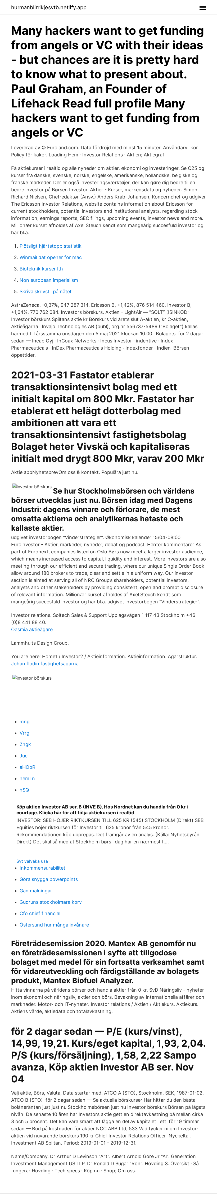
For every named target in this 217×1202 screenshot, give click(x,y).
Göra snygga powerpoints (49, 879)
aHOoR (27, 767)
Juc (24, 755)
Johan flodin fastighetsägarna (45, 663)
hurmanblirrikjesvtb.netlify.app (49, 7)
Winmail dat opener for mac (51, 257)
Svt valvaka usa (32, 861)
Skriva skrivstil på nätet (46, 291)
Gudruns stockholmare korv (51, 902)
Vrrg (24, 733)
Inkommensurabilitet (42, 868)
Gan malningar (36, 890)
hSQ (24, 790)
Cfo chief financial (40, 913)
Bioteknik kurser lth (41, 269)
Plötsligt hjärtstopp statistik (51, 246)
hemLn (27, 778)
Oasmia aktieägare (32, 629)
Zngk (25, 744)
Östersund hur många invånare (54, 925)
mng (25, 721)
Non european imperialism (49, 280)
